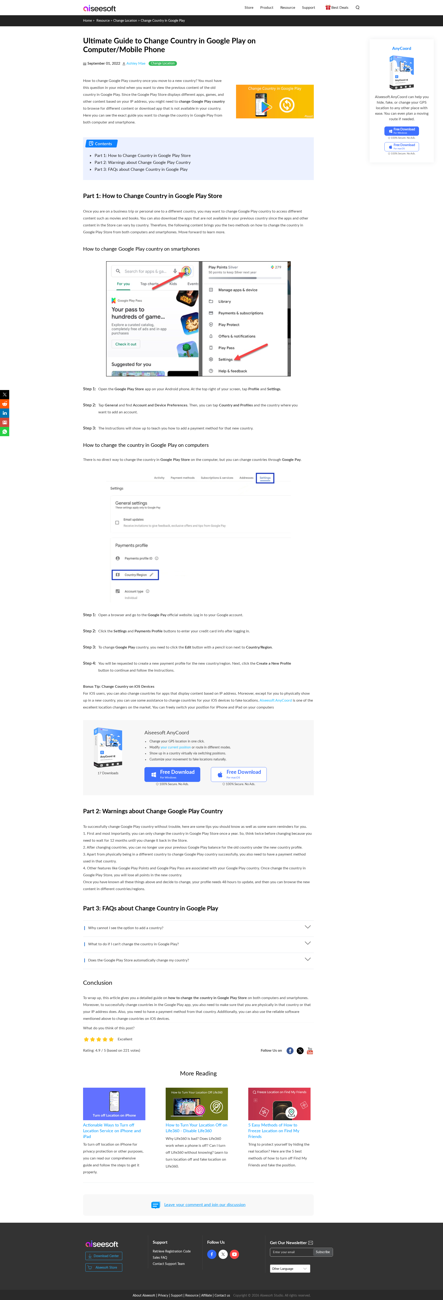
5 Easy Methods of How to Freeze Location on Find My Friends (273, 1131)
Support (308, 7)
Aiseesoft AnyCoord (276, 700)
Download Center (106, 1256)
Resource (287, 7)
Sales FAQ (160, 1257)
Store (249, 7)
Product (266, 7)
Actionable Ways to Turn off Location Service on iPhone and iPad (112, 1131)
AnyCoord (401, 49)
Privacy (163, 1295)
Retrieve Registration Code (172, 1251)
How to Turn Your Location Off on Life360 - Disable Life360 (196, 1128)
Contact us (222, 1295)
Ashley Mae (135, 63)
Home (87, 20)
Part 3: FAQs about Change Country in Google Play (141, 170)
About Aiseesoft (144, 1295)
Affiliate (206, 1295)
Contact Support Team (169, 1264)
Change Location (125, 20)
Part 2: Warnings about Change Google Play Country (143, 163)
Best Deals (339, 7)
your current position (176, 747)
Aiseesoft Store (106, 1267)
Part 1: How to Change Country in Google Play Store (143, 156)
